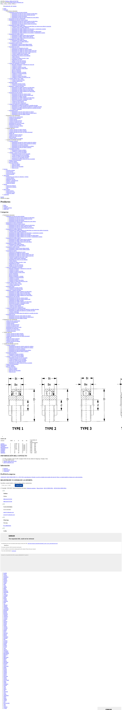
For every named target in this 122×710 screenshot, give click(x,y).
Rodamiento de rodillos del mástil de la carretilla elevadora (25, 105)
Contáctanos (6, 194)
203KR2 (2, 443)
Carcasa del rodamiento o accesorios (17, 63)
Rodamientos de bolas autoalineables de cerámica (23, 146)
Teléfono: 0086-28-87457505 (11, 1)
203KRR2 (3, 446)
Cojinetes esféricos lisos (17, 81)
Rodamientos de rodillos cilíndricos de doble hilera (23, 87)
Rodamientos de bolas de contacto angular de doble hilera (24, 21)
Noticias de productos (11, 185)
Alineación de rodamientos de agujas (20, 48)
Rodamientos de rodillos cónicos (16, 34)
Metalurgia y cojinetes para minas (16, 86)
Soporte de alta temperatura (15, 160)
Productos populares (31, 488)
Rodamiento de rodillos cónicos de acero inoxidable (23, 159)
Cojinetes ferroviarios (14, 127)
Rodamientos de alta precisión (15, 92)
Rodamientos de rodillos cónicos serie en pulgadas (23, 35)
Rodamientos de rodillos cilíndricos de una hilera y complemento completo (28, 32)
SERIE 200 (11, 133)
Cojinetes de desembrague (15, 118)
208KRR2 (3, 452)
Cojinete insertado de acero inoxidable (20, 155)
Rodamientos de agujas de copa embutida (21, 55)
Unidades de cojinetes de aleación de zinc (21, 77)
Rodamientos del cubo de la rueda (16, 123)
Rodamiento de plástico (14, 148)
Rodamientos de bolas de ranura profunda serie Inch (23, 15)
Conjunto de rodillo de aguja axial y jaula (21, 53)
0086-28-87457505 (7, 499)
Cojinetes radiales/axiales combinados (20, 54)
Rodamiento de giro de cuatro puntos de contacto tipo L (24, 113)
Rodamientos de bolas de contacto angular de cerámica (24, 142)
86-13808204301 (7, 525)
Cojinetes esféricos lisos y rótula (16, 78)
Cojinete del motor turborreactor (19, 102)
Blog (7, 188)
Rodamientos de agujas (14, 46)
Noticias (5, 184)
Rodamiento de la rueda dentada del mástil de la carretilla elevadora (27, 106)
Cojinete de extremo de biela (18, 80)
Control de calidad (10, 193)
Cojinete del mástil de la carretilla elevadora (18, 104)
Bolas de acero (15, 167)
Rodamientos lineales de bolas (18, 83)
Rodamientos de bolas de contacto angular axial (22, 95)
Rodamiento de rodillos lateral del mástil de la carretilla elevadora (26, 108)
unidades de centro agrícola (15, 136)
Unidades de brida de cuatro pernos (20, 68)
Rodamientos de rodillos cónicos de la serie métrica (23, 37)
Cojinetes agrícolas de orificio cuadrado (18, 130)
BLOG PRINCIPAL (48, 488)
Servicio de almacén (10, 173)
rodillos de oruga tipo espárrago (19, 60)
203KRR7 (3, 450)
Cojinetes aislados (13, 161)
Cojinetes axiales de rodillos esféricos (20, 41)
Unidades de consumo (17, 74)
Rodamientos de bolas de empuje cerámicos (21, 147)
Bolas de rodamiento (13, 162)
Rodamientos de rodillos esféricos (16, 39)
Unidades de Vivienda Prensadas (19, 73)
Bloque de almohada (16, 71)
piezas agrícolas (12, 137)
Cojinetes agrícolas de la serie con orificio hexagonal (20, 132)
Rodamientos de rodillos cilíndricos (17, 25)
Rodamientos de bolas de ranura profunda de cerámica (24, 143)
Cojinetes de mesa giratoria (18, 101)
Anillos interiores (15, 57)
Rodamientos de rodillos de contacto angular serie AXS (24, 50)
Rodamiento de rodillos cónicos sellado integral (22, 36)
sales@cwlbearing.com (8, 462)
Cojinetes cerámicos (13, 141)
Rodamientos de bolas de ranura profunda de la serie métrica (25, 17)
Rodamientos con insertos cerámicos (20, 144)
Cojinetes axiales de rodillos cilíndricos (20, 27)
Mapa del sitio (40, 488)
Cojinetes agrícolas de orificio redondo (17, 129)
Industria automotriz (10, 181)
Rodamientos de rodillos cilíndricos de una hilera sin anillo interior (26, 31)
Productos (5, 9)
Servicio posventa (10, 174)
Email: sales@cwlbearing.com (16, 2)
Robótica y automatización (12, 180)
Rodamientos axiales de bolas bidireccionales (22, 44)
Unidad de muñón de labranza (15, 134)
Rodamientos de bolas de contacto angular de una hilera (24, 23)
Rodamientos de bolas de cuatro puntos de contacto (23, 22)
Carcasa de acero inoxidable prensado (20, 157)
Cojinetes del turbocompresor (15, 120)
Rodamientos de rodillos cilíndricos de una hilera (23, 30)
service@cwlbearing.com (9, 514)
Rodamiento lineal (13, 82)
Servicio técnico (9, 171)
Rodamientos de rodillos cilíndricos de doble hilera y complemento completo (29, 29)
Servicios (5, 169)
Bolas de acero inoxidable (17, 166)
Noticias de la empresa (11, 187)
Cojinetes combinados (17, 109)
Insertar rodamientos (16, 69)
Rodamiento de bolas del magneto (19, 16)
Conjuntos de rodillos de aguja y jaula (20, 58)
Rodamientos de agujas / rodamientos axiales (22, 99)
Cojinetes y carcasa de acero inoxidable (18, 152)
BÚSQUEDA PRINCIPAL (60, 488)
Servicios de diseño (10, 170)
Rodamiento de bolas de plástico (19, 150)
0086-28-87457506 (7, 501)
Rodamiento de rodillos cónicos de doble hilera (22, 88)
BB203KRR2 (4, 445)
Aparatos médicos (10, 178)
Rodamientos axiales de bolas (15, 43)
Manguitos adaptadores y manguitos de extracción (23, 64)
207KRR (3, 451)
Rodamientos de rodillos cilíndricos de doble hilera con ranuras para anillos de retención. (31, 26)
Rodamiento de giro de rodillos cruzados (21, 114)
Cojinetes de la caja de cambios (16, 125)
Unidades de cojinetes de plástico (19, 151)
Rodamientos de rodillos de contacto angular (22, 49)
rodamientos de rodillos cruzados (19, 96)
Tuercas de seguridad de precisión (19, 100)
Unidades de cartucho (17, 65)
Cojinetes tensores (13, 119)
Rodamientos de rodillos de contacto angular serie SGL (24, 51)
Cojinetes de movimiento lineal (19, 85)
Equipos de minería (10, 183)
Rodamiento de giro (13, 110)
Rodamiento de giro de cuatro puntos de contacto (23, 111)
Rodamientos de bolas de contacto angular (18, 20)
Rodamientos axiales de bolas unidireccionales (22, 45)
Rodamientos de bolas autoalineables (17, 18)
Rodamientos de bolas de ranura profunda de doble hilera (24, 13)
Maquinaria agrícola (10, 179)
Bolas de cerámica (16, 164)
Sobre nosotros (6, 189)
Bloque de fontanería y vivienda (19, 72)
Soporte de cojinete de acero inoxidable (20, 156)
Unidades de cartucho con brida (19, 67)
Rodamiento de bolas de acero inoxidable (21, 153)
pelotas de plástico (16, 165)
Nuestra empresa (10, 190)
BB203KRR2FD (4, 447)
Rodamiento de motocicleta (15, 124)
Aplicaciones (6, 175)
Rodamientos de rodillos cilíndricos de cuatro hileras (23, 91)
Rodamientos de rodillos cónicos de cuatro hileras (23, 90)
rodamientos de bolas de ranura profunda (18, 12)
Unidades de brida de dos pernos (19, 76)
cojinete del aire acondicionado (16, 116)
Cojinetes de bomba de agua (15, 122)
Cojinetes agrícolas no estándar (16, 138)
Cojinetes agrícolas (7, 207)
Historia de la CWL (10, 192)
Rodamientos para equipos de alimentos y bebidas (17, 176)
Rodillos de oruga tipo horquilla (19, 62)
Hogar (4, 8)
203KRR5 (3, 449)
